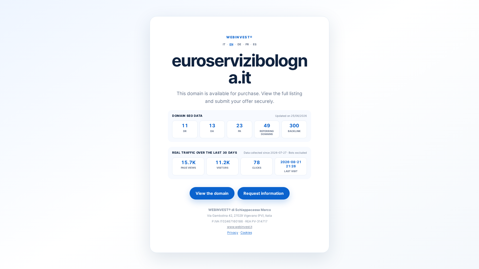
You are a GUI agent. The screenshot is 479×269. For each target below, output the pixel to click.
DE (239, 44)
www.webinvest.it (239, 227)
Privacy (232, 232)
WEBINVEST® (239, 37)
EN (231, 44)
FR (247, 44)
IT (224, 44)
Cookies (246, 232)
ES (254, 44)
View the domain (212, 193)
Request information (263, 193)
